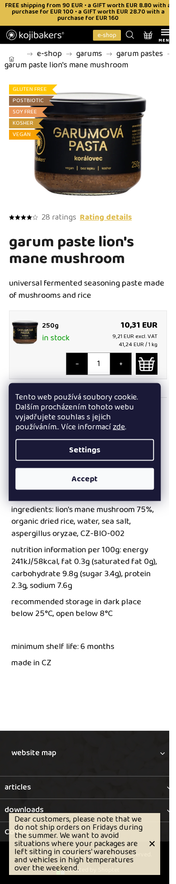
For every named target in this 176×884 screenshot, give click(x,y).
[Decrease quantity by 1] (77, 364)
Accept (84, 479)
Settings (84, 450)
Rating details (106, 217)
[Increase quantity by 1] (120, 364)
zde (119, 427)
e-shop (106, 35)
